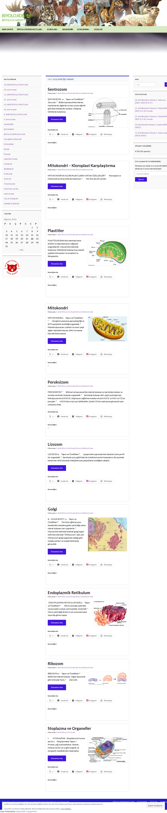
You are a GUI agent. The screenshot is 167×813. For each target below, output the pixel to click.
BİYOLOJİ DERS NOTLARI (29, 29)
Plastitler (56, 230)
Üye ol (141, 179)
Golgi (52, 509)
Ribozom (55, 663)
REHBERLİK (9, 169)
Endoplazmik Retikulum (69, 592)
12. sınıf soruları (10, 109)
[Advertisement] (87, 52)
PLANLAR (8, 164)
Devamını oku (57, 119)
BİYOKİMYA (9, 129)
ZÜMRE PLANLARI (11, 203)
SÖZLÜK (98, 29)
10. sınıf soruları (10, 90)
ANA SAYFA (7, 29)
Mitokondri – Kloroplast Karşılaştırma (81, 165)
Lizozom (55, 444)
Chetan (18, 811)
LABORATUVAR (10, 159)
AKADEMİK (67, 29)
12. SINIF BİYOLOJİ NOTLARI (16, 104)
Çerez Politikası (65, 809)
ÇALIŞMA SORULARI (13, 139)
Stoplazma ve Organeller (69, 728)
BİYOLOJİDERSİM (18, 15)
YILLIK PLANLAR (11, 199)
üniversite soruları (11, 189)
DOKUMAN (83, 29)
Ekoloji (6, 149)
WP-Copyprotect (30, 811)
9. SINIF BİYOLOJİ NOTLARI (65, 93)
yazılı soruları (9, 194)
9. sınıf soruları (10, 119)
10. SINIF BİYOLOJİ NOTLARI (16, 85)
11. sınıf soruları (10, 99)
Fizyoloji (7, 154)
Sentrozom (57, 89)
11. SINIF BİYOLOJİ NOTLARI (16, 94)
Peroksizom (58, 382)
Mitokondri (58, 307)
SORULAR (52, 29)
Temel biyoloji (9, 184)
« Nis (21, 249)
